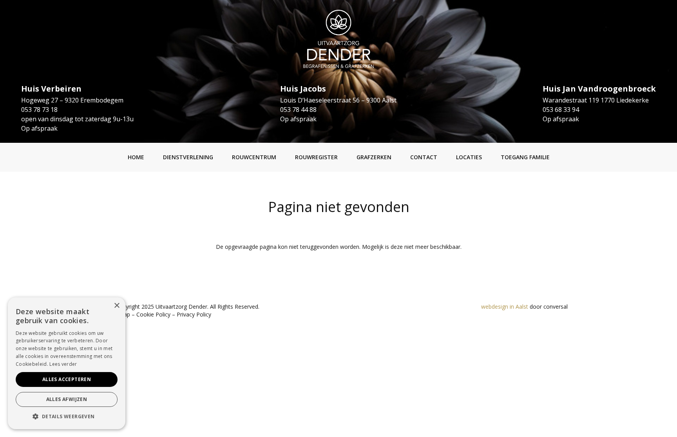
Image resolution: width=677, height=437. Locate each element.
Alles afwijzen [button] (66, 399)
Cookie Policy (153, 314)
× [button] (116, 306)
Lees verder (63, 364)
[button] (67, 416)
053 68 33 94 (561, 109)
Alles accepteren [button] (66, 379)
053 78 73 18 (39, 109)
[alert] (66, 363)
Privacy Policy (194, 314)
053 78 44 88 (298, 109)
